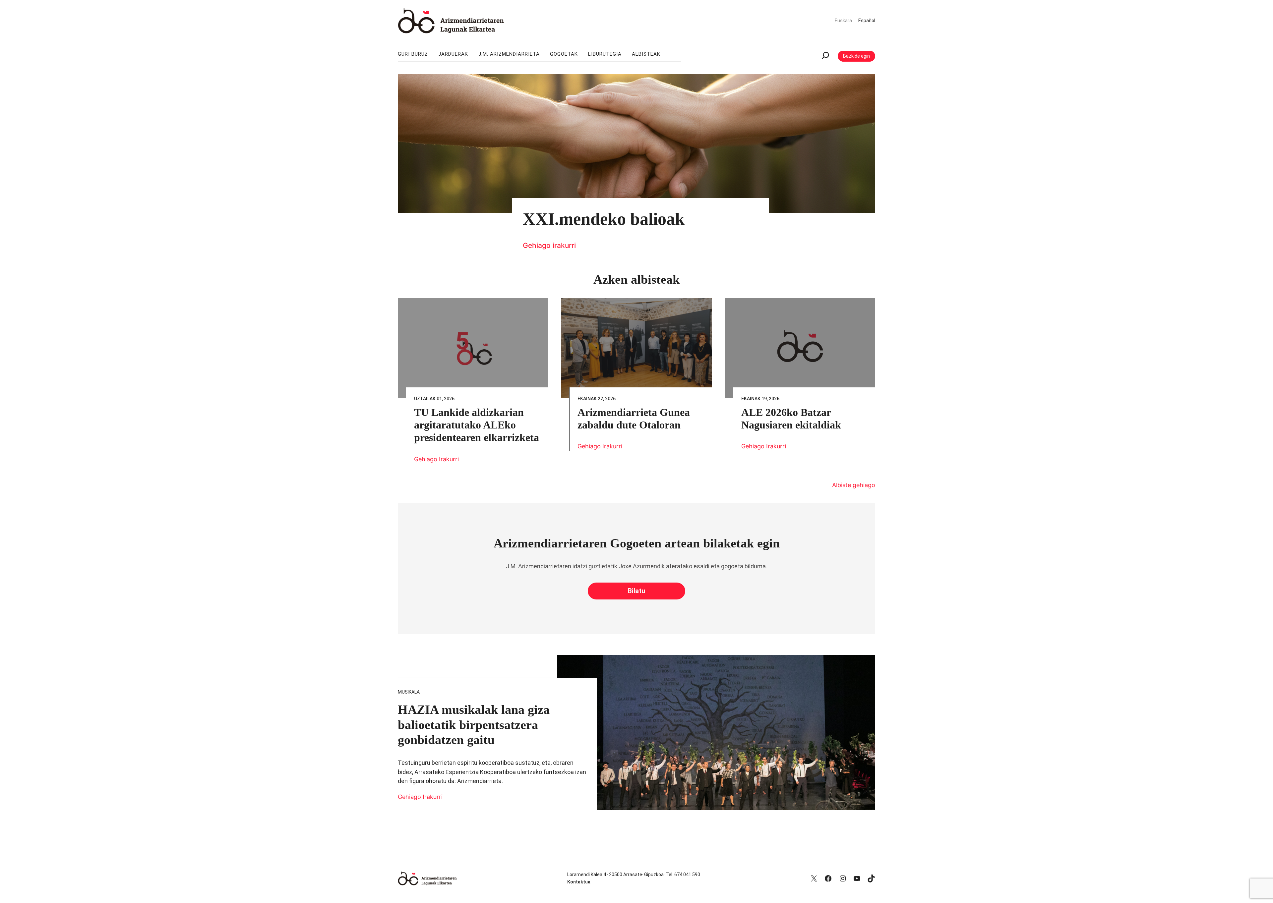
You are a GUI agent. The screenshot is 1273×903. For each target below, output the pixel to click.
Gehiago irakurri (549, 245)
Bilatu (636, 591)
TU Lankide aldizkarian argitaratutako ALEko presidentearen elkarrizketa (476, 425)
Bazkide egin (856, 56)
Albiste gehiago (853, 484)
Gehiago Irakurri (436, 459)
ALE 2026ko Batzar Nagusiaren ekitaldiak (791, 418)
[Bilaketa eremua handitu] (825, 56)
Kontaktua (578, 881)
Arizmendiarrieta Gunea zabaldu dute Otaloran (633, 418)
